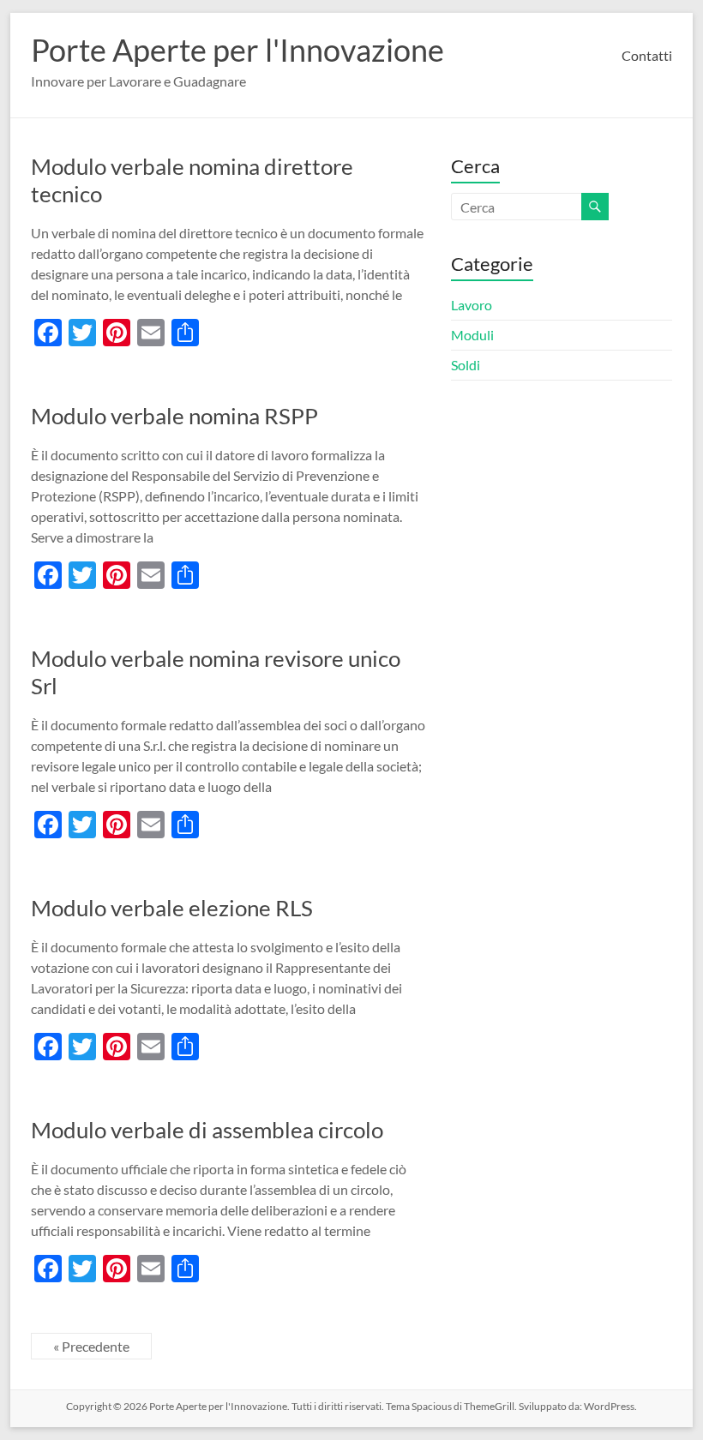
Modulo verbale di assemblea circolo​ (207, 1129)
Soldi (465, 365)
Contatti (647, 55)
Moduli (472, 335)
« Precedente (91, 1346)
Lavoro (471, 305)
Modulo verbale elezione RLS (172, 907)
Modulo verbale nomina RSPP (174, 415)
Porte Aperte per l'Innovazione (237, 50)
